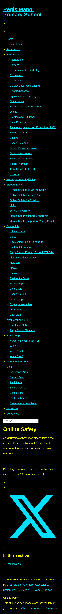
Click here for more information (39, 608)
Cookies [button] (47, 589)
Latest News (13, 563)
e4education (14, 584)
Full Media (23, 589)
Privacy (36, 589)
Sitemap (28, 584)
